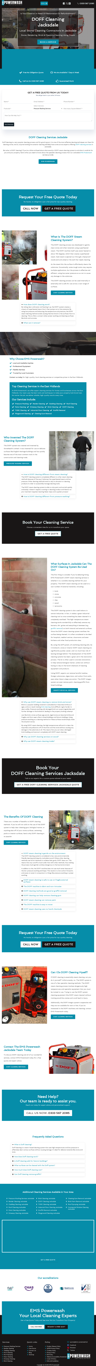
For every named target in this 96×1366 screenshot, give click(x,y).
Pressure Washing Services (17, 463)
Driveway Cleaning (9, 1359)
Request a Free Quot (56, 1327)
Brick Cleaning (8, 1361)
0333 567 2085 (87, 3)
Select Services (39, 106)
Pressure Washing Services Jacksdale (21, 1198)
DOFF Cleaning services (63, 292)
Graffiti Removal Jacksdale (47, 1210)
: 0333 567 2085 (48, 1113)
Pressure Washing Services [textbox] (42, 108)
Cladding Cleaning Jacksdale (18, 1204)
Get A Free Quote (48, 1260)
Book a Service (48, 42)
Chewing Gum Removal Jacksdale (79, 1198)
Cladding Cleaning (9, 1350)
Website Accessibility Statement (57, 1357)
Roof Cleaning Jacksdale (17, 1207)
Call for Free (36, 1327)
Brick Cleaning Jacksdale (46, 1198)
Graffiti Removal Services (64, 690)
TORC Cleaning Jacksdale (47, 1204)
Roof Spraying (8, 1354)
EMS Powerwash (48, 161)
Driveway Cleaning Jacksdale (18, 1213)
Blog (30, 1352)
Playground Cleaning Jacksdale (49, 1213)
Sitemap (31, 1354)
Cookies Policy (51, 1350)
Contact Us (32, 1350)
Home (31, 1346)
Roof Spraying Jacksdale (76, 1204)
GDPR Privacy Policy (53, 1348)
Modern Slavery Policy (53, 1346)
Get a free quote (48, 534)
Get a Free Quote (59, 208)
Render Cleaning (9, 1348)
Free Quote (32, 1348)
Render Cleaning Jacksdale (18, 1201)
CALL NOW (30, 208)
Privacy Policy (51, 1352)
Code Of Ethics (51, 1359)
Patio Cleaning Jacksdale (17, 1210)
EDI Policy (50, 1354)
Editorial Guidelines (52, 1361)
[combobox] (48, 108)
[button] (43, 3)
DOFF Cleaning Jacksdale (47, 1201)
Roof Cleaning (8, 1352)
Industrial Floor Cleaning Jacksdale (50, 1207)
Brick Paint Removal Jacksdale (78, 1201)
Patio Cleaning (8, 1357)
